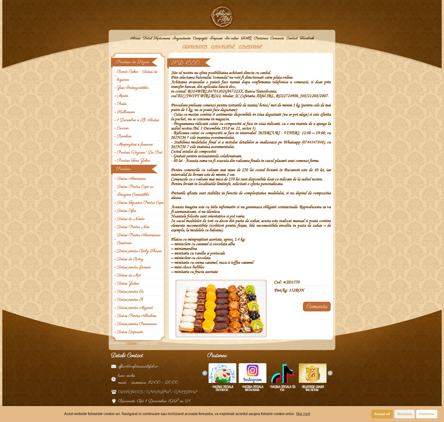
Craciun (123, 128)
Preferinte (427, 414)
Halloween (126, 112)
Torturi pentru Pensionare (137, 324)
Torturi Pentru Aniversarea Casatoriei (138, 239)
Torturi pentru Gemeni (134, 267)
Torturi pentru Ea (130, 292)
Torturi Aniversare (131, 179)
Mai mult (303, 414)
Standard (404, 414)
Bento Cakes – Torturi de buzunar (137, 76)
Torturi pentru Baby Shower (139, 251)
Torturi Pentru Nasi (133, 227)
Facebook (307, 38)
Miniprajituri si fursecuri (135, 144)
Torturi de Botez (130, 259)
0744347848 (223, 47)
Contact (292, 38)
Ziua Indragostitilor (132, 88)
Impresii (216, 38)
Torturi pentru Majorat (135, 308)
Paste (121, 104)
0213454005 (194, 47)
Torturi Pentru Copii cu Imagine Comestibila (135, 191)
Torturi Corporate (130, 332)
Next (331, 374)
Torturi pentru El (130, 300)
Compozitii (200, 38)
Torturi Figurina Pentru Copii (140, 203)
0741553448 (250, 47)
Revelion (124, 136)
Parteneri (261, 38)
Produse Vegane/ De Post (139, 152)
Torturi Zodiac (128, 283)
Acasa (135, 38)
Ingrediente (182, 38)
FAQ (246, 38)
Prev (206, 374)
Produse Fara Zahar (133, 161)
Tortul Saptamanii (156, 38)
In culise (232, 38)
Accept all (382, 414)
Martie (122, 96)
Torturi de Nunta (131, 219)
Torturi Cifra (126, 211)
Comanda (277, 38)
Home (131, 343)
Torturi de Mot (129, 275)
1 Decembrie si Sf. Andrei (138, 120)
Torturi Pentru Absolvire (137, 316)
